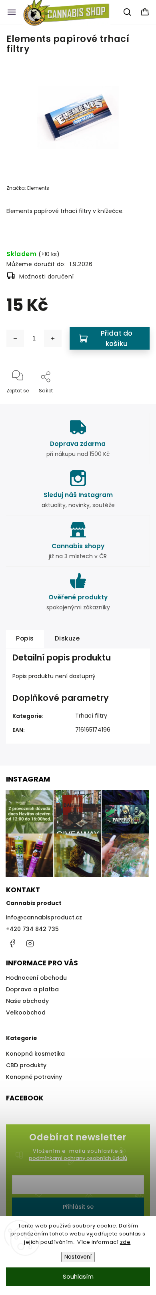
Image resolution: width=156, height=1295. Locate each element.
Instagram (30, 943)
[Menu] (12, 12)
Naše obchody (27, 1001)
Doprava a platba (32, 989)
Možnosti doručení (46, 276)
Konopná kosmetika (35, 1054)
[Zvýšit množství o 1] (53, 338)
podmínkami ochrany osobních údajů (78, 1158)
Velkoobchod (26, 1013)
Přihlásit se (78, 1207)
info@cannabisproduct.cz (44, 917)
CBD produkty (26, 1065)
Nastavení (78, 1257)
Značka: (27, 188)
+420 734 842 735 (32, 929)
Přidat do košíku (117, 338)
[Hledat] (127, 12)
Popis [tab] (25, 638)
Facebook (12, 943)
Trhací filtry (91, 716)
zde (125, 1242)
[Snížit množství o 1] (15, 338)
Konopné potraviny (34, 1077)
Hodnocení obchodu (36, 978)
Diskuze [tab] (67, 638)
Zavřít (135, 403)
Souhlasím (78, 1276)
